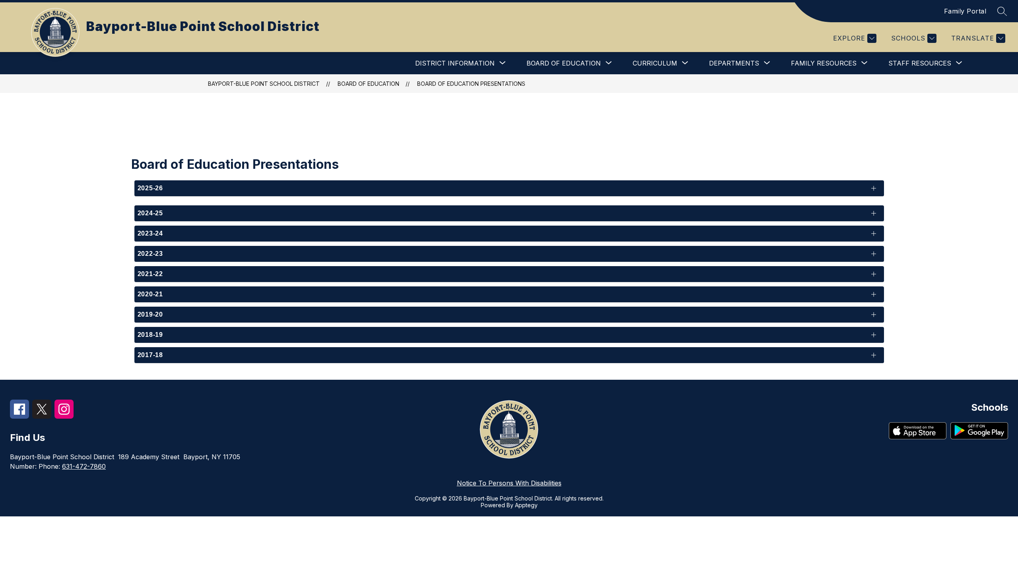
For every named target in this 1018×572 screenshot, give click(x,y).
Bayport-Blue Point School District (264, 83)
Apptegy (526, 505)
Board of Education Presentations (471, 83)
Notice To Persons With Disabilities (509, 483)
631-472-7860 (84, 466)
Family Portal (965, 11)
